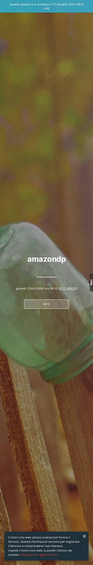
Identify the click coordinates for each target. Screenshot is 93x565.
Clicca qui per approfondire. (39, 554)
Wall (91, 283)
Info (46, 304)
